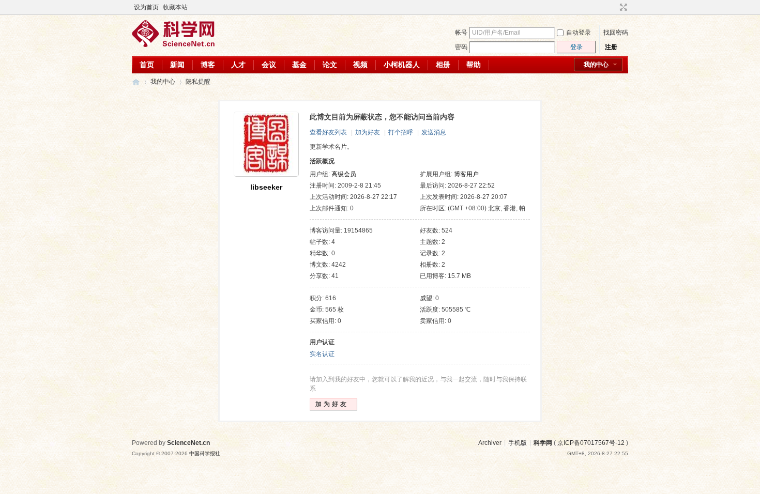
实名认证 (322, 354)
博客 (208, 64)
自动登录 (578, 32)
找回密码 (615, 32)
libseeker (266, 187)
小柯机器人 (402, 64)
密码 (461, 47)
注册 (611, 47)
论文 (330, 64)
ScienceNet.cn (188, 442)
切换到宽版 (622, 7)
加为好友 (367, 132)
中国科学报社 (204, 453)
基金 (299, 64)
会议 (269, 64)
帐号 (461, 32)
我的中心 (596, 64)
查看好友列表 (328, 132)
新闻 (177, 64)
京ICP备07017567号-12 (591, 442)
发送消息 (433, 132)
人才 (238, 64)
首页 (147, 64)
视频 (360, 64)
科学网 (136, 81)
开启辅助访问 (613, 7)
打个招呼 (400, 132)
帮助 (473, 64)
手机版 (517, 442)
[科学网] (173, 45)
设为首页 (146, 7)
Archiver (489, 442)
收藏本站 (175, 7)
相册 (443, 64)
